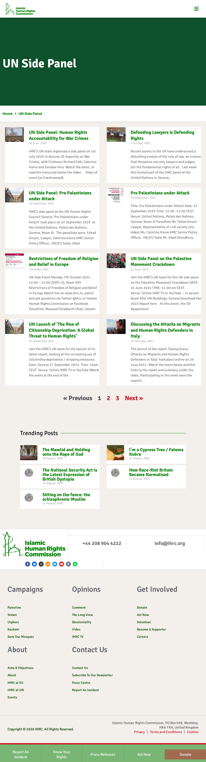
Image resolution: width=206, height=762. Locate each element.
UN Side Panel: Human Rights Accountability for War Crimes (58, 135)
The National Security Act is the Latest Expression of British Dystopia (69, 474)
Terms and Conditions (166, 732)
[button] (196, 9)
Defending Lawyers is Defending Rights (162, 135)
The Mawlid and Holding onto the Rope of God (66, 452)
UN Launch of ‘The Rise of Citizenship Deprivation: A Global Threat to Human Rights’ (61, 330)
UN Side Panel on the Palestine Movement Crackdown (161, 261)
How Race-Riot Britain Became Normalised (151, 472)
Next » (134, 398)
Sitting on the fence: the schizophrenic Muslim (66, 497)
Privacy (139, 732)
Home (8, 113)
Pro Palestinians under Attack (160, 193)
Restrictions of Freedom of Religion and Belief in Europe (63, 261)
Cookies (192, 732)
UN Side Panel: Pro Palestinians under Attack (60, 195)
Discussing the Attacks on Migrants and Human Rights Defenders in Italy (165, 330)
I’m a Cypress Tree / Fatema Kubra (156, 452)
